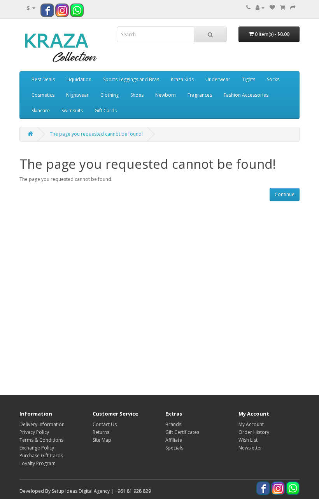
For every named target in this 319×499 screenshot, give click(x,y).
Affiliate (173, 440)
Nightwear (77, 95)
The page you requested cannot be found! (96, 134)
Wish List (248, 440)
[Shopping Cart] (282, 7)
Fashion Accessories (246, 95)
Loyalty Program (37, 463)
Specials (174, 447)
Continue (284, 194)
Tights (248, 79)
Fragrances (200, 95)
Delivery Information (42, 424)
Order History (253, 432)
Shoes (137, 95)
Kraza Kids (182, 79)
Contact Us (105, 424)
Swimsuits (72, 110)
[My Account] (260, 7)
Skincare (41, 110)
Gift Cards (106, 110)
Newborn (165, 95)
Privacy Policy (34, 432)
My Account (251, 424)
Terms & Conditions (41, 440)
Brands (173, 424)
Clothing (109, 95)
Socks (273, 79)
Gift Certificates (182, 432)
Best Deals (43, 79)
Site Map (102, 440)
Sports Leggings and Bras (131, 79)
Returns (101, 432)
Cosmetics (43, 95)
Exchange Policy (36, 447)
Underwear (217, 79)
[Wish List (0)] (272, 7)
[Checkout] (293, 7)
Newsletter (250, 447)
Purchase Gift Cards (41, 455)
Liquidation (79, 79)
